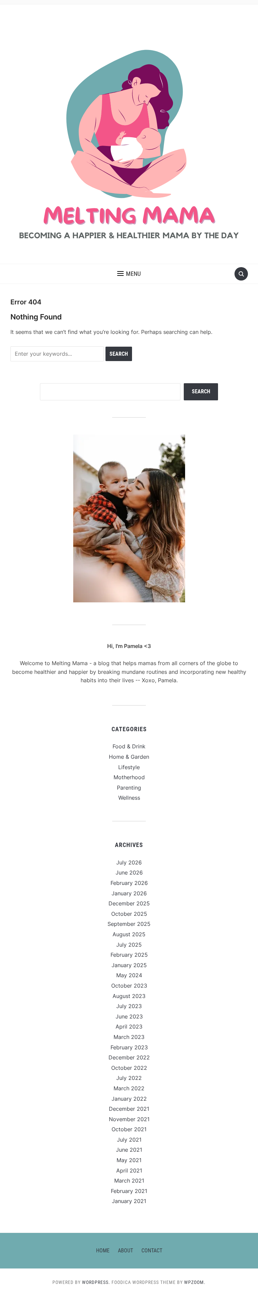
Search (201, 391)
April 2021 (129, 1170)
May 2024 (129, 975)
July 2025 (129, 944)
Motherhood (129, 777)
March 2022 (129, 1088)
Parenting (129, 787)
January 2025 (129, 965)
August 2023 (129, 996)
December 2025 (129, 903)
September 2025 (129, 923)
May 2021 (129, 1160)
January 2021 (129, 1201)
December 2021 (129, 1108)
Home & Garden (129, 756)
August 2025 (129, 934)
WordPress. (96, 1282)
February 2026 (129, 883)
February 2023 (129, 1047)
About (125, 1250)
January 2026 (129, 893)
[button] (129, 273)
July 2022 (129, 1078)
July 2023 (129, 1006)
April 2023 (129, 1026)
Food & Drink (129, 746)
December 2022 (129, 1057)
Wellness (129, 797)
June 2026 (129, 872)
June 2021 (129, 1149)
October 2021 (129, 1129)
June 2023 (129, 1016)
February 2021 (129, 1191)
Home (103, 1250)
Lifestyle (129, 767)
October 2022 (129, 1067)
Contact (151, 1250)
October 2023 (129, 985)
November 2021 (129, 1119)
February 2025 (129, 954)
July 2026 (129, 862)
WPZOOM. (195, 1282)
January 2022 (129, 1098)
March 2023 (129, 1037)
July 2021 (129, 1139)
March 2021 (129, 1180)
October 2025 (129, 913)
